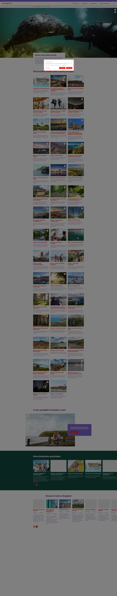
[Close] (72, 61)
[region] (59, 65)
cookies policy (64, 65)
